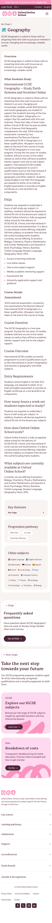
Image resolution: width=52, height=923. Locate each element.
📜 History (12, 580)
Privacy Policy (6, 894)
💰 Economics (13, 575)
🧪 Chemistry (26, 585)
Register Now (41, 2)
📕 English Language (16, 559)
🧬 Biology (37, 585)
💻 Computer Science (29, 575)
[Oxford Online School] (19, 13)
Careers (36, 894)
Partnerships (6, 900)
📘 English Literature (34, 559)
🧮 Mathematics (14, 565)
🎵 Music (35, 570)
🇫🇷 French (12, 570)
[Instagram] (29, 905)
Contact (38, 7)
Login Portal (6, 7)
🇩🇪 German (26, 565)
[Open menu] (46, 13)
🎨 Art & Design (24, 570)
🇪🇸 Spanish (36, 565)
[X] (23, 905)
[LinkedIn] (34, 905)
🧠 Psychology (14, 585)
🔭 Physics (22, 580)
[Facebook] (17, 905)
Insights (47, 7)
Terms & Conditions (22, 894)
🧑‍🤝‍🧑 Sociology (33, 580)
